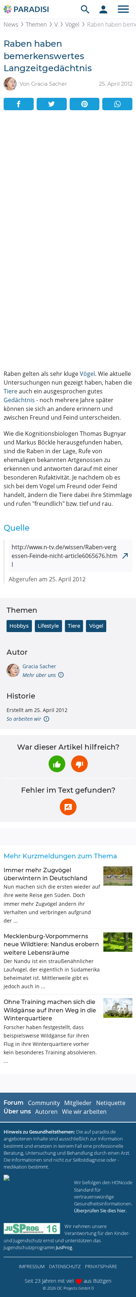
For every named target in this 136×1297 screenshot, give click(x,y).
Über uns (17, 1111)
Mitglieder (78, 1103)
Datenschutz (65, 1266)
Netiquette (110, 1103)
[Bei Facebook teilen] (19, 104)
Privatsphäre (101, 1266)
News (11, 24)
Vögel (72, 24)
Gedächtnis (19, 400)
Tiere (10, 391)
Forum (14, 1102)
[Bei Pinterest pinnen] (85, 104)
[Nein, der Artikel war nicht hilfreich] (79, 763)
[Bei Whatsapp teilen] (117, 104)
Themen (36, 24)
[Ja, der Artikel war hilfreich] (57, 763)
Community (44, 1103)
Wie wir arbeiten (84, 1112)
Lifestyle (48, 626)
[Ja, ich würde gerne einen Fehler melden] (68, 806)
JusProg (64, 1247)
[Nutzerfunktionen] (103, 9)
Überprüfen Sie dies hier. (100, 1210)
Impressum (32, 1266)
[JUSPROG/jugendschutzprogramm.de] (32, 1228)
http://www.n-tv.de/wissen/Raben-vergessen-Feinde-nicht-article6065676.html (65, 556)
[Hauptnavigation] (123, 9)
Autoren (46, 1112)
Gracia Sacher (39, 666)
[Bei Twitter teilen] (52, 104)
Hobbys (19, 626)
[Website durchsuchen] (85, 9)
